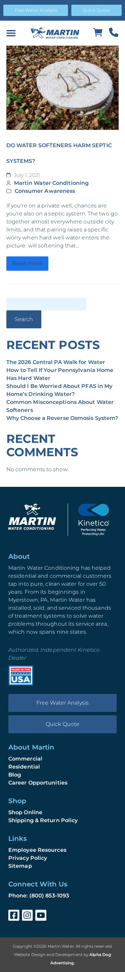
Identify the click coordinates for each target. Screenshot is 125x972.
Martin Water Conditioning (51, 183)
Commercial (25, 759)
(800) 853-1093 (49, 895)
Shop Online (25, 812)
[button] (10, 33)
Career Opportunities (37, 783)
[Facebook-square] (13, 915)
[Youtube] (40, 915)
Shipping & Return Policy (43, 820)
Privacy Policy (27, 858)
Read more (27, 263)
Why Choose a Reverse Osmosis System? (62, 418)
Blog (14, 775)
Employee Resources (37, 850)
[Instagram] (27, 915)
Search (24, 319)
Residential (24, 767)
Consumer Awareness (45, 191)
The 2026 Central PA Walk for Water (55, 362)
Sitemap (20, 866)
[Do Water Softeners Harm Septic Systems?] (62, 88)
